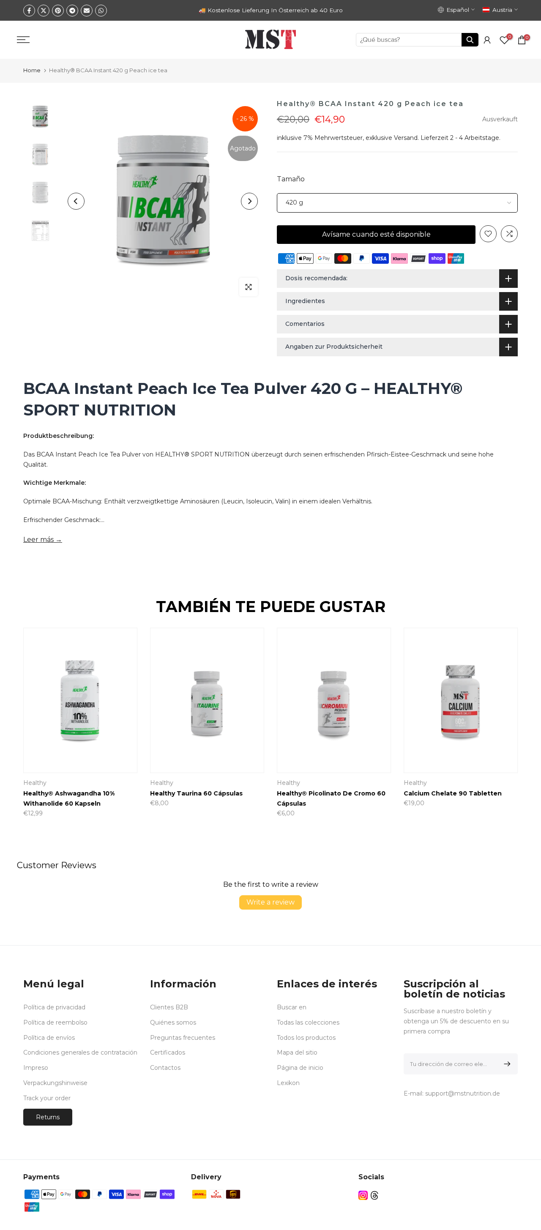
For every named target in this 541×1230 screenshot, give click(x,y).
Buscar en (291, 1007)
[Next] (249, 201)
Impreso (35, 1067)
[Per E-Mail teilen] (87, 10)
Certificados (167, 1052)
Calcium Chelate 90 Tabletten (453, 793)
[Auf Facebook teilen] (29, 10)
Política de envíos (49, 1037)
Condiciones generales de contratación (80, 1052)
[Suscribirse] (506, 1063)
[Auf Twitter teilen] (43, 10)
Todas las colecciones (308, 1022)
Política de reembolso (55, 1022)
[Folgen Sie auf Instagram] (363, 1195)
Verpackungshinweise (55, 1083)
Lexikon (288, 1083)
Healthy (34, 783)
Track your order (47, 1098)
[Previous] (76, 201)
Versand (406, 138)
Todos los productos (306, 1037)
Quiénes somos (173, 1022)
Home (32, 70)
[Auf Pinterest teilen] (58, 10)
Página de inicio (300, 1067)
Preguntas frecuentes (182, 1037)
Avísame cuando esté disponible (376, 234)
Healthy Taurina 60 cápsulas (196, 793)
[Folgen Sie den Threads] (374, 1195)
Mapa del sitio (297, 1052)
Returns (48, 1117)
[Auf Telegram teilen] (72, 10)
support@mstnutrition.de (462, 1093)
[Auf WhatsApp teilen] (101, 10)
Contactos (165, 1067)
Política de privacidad (54, 1007)
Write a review (270, 902)
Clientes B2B (169, 1007)
